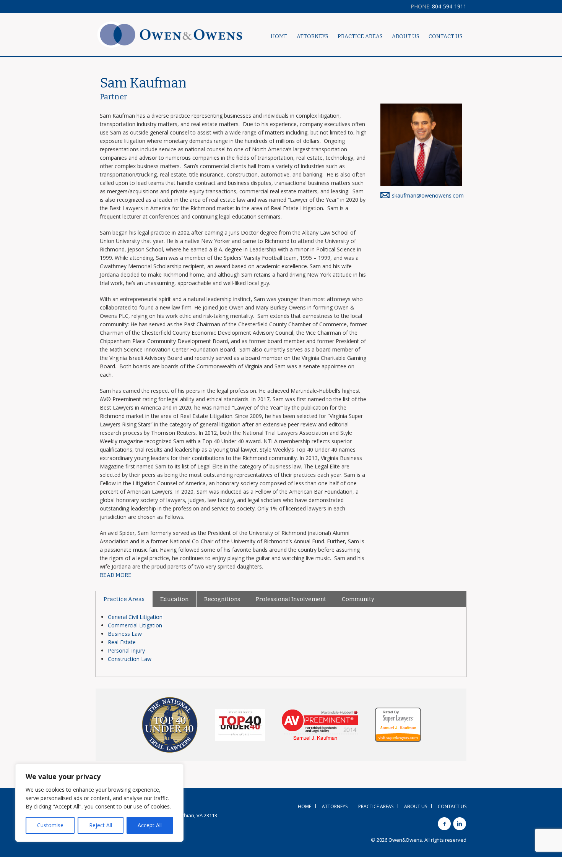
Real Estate (122, 642)
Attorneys (312, 36)
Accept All (150, 825)
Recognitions (222, 599)
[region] (99, 803)
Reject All (100, 825)
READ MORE (116, 575)
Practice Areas (124, 599)
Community (358, 599)
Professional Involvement (291, 599)
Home (279, 36)
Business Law (125, 633)
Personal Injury (126, 650)
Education (174, 599)
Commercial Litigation (135, 625)
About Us (405, 36)
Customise (50, 825)
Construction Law (129, 659)
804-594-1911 (438, 6)
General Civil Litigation (135, 616)
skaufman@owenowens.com (428, 195)
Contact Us (446, 36)
